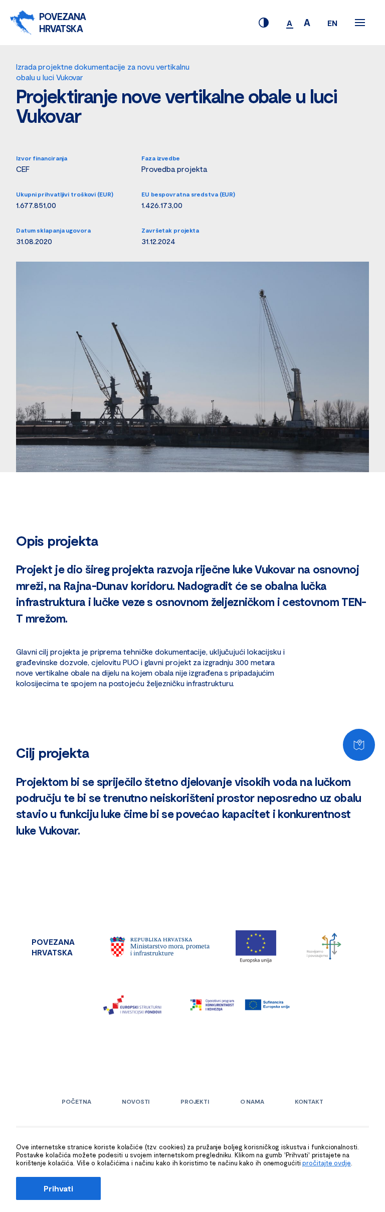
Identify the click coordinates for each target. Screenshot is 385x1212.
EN (332, 23)
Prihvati (58, 1188)
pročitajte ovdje (326, 1163)
